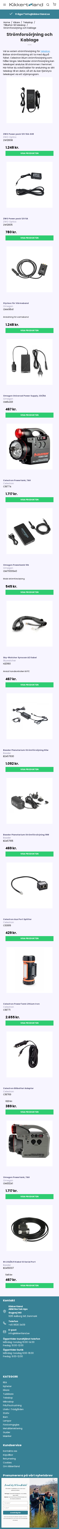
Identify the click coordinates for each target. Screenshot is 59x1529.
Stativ (6, 1413)
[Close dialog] (56, 1479)
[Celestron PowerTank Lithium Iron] (29, 973)
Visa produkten (29, 153)
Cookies (7, 1462)
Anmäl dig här (15, 1513)
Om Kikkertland (11, 1466)
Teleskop (8, 1397)
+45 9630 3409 (16, 1324)
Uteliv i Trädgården (13, 1409)
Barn (5, 1417)
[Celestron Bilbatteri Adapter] (29, 1057)
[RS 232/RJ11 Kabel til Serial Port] (29, 1231)
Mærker (7, 1436)
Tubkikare (8, 1394)
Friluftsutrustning (12, 1405)
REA (5, 1382)
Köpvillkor (8, 1454)
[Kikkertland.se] (26, 5)
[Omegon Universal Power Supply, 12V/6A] (29, 365)
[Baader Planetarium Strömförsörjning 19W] (29, 804)
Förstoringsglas (11, 1424)
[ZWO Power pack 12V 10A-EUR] (29, 103)
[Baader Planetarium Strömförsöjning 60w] (29, 719)
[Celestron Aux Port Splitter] (29, 888)
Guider (6, 1432)
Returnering (9, 1458)
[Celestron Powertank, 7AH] (29, 450)
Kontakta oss (10, 1451)
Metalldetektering (12, 1428)
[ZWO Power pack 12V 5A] (29, 188)
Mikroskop (8, 1401)
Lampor (7, 1420)
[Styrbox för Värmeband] (29, 272)
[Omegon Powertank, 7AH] (29, 1146)
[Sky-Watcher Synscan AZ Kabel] (29, 627)
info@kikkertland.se (19, 1333)
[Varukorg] (54, 5)
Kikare (6, 1390)
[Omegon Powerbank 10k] (29, 534)
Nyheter (7, 1386)
